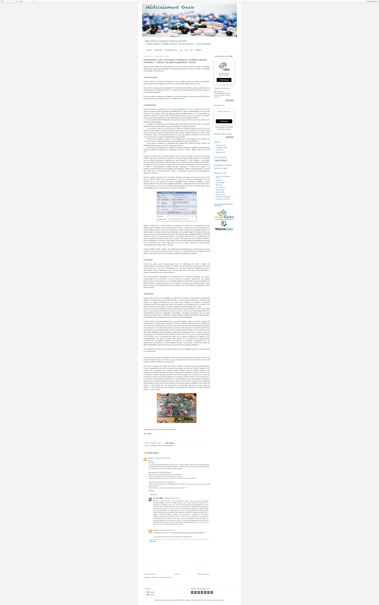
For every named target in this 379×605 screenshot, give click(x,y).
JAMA (197, 264)
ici (147, 311)
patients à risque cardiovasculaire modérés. (169, 228)
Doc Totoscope (220, 187)
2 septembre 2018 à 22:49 (162, 458)
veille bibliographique (167, 445)
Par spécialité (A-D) (171, 50)
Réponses (153, 494)
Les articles (158, 50)
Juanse (150, 458)
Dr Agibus (156, 498)
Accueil (149, 50)
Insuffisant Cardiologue (223, 196)
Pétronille (152, 595)
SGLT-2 (169, 90)
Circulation (201, 304)
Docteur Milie (220, 192)
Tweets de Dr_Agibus (220, 168)
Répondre (151, 490)
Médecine (219, 152)
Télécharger (224, 80)
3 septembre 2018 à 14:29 (167, 530)
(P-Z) (191, 50)
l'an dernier (156, 298)
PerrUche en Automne (223, 199)
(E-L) (181, 50)
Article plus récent (149, 574)
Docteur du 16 (220, 194)
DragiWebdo (153, 445)
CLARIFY (152, 249)
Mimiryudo (219, 180)
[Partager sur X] (169, 443)
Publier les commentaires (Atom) (162, 577)
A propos (198, 50)
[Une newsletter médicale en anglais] (224, 214)
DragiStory (219, 145)
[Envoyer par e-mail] (166, 443)
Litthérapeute (220, 189)
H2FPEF (147, 181)
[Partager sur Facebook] (171, 443)
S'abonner (224, 121)
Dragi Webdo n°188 (157, 113)
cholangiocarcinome (188, 96)
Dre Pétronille (220, 182)
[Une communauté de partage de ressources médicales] (224, 225)
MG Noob (219, 185)
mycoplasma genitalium (193, 277)
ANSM (147, 81)
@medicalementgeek (224, 129)
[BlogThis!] (167, 443)
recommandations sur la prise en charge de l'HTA (189, 109)
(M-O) (186, 50)
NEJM (161, 158)
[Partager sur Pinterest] (173, 443)
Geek (159, 445)
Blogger (221, 600)
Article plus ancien (203, 574)
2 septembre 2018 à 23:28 (171, 498)
